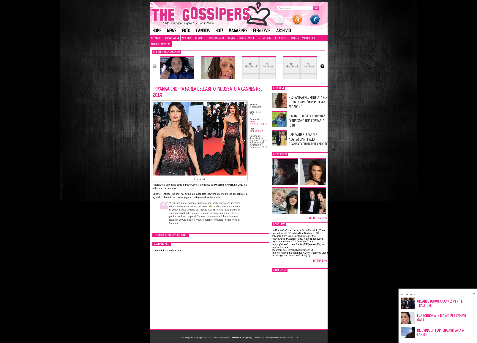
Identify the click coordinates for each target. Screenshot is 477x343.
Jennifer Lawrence (247, 38)
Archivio (283, 30)
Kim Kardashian (172, 38)
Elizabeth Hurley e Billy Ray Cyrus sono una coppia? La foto (306, 120)
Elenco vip (261, 30)
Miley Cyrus (156, 38)
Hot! (219, 30)
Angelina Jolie (308, 38)
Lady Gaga (294, 38)
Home (157, 30)
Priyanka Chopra (258, 124)
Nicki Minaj (187, 38)
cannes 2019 (256, 131)
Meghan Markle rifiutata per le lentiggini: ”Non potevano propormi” (307, 102)
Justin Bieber (280, 38)
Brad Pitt (199, 38)
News (171, 30)
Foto (186, 30)
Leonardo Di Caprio (216, 38)
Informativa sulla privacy (242, 338)
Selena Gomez (265, 38)
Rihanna (231, 38)
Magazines (238, 30)
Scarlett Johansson (160, 44)
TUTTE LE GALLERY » (318, 218)
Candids (203, 30)
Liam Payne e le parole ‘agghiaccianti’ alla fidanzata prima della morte (308, 139)
